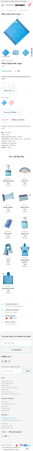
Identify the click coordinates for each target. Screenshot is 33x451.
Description (5, 120)
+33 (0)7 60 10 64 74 (8, 418)
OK (27, 448)
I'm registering (16, 350)
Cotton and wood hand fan (9, 388)
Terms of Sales (5, 408)
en (5, 432)
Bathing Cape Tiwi (23, 10)
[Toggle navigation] (2, 5)
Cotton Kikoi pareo (7, 383)
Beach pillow (5, 385)
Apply (27, 371)
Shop (2, 10)
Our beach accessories (8, 404)
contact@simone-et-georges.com (11, 420)
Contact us (4, 423)
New (3, 273)
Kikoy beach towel (6, 381)
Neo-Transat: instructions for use (11, 394)
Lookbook (4, 406)
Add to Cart (8, 91)
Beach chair (4, 390)
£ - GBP (17, 71)
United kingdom (16, 432)
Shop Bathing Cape (11, 10)
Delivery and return (18, 120)
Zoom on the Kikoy (10, 112)
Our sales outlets (6, 426)
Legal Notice (5, 410)
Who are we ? (5, 402)
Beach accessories (7, 61)
